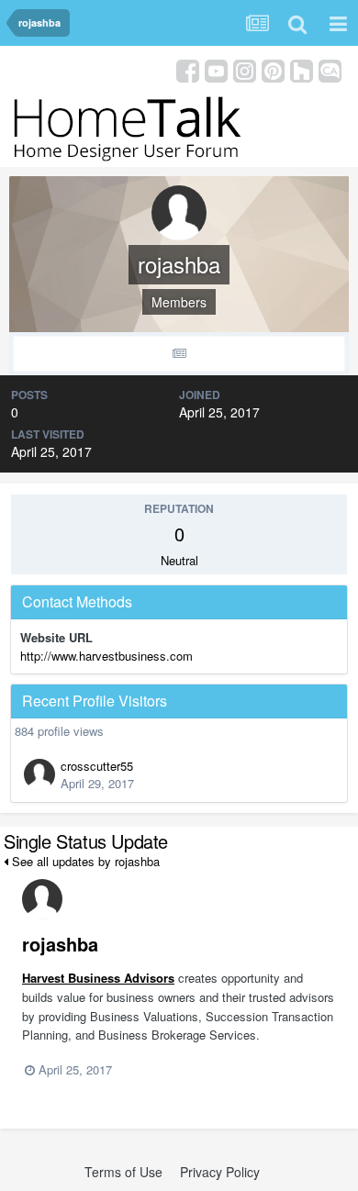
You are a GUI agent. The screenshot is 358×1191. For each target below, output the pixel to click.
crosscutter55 (97, 765)
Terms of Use (123, 1172)
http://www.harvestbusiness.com (106, 655)
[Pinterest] (273, 69)
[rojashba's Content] (179, 354)
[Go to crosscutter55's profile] (39, 774)
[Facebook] (187, 69)
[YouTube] (216, 69)
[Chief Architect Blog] (330, 69)
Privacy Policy (220, 1172)
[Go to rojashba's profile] (42, 899)
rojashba (60, 943)
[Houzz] (301, 69)
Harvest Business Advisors (98, 977)
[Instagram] (244, 69)
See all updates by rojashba (84, 861)
